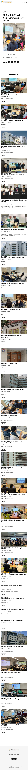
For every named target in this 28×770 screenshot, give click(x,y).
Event (13, 204)
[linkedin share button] (15, 62)
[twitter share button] (12, 62)
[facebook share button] (9, 62)
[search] (23, 2)
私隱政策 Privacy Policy (14, 754)
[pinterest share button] (18, 62)
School (6, 54)
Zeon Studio (16, 767)
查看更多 (3, 101)
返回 (5, 11)
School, (10, 204)
